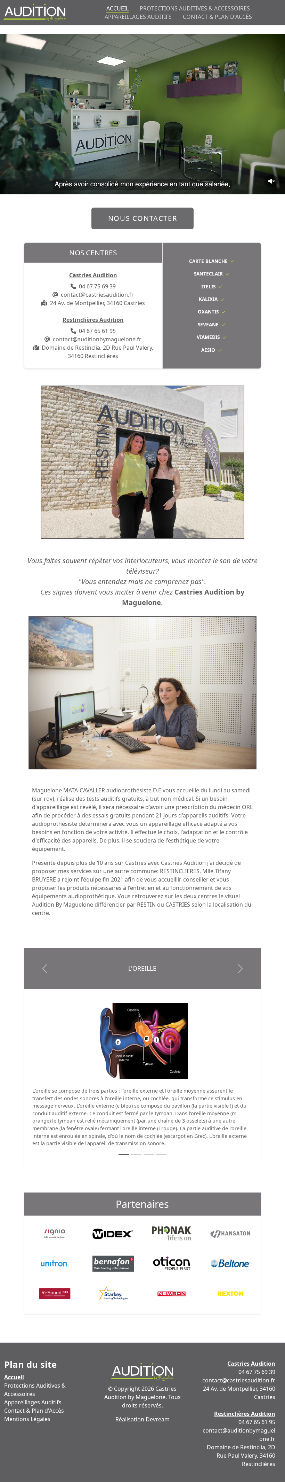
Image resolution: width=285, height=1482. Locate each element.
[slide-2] (149, 1155)
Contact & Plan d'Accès (34, 1410)
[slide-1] (136, 1155)
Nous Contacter (142, 218)
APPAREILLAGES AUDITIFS (138, 17)
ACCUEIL (117, 8)
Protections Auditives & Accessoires (35, 1390)
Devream (158, 1419)
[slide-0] (124, 1155)
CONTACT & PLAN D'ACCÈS (217, 17)
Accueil (14, 1377)
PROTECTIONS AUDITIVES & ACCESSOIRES (195, 8)
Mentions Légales (27, 1419)
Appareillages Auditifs (33, 1402)
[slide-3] (161, 1155)
